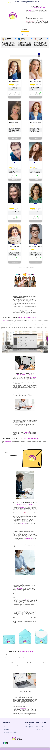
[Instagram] (7, 743)
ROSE (35, 203)
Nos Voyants (31, 1)
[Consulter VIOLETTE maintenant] (35, 110)
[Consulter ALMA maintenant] (14, 110)
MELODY (14, 79)
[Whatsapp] (5, 743)
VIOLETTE (35, 120)
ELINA (35, 244)
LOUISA (35, 79)
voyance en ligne (23, 582)
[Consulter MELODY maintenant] (14, 69)
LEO (14, 162)
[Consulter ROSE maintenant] (35, 193)
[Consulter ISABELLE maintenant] (14, 234)
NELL (14, 203)
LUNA (35, 162)
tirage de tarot (26, 429)
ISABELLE (14, 244)
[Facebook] (3, 743)
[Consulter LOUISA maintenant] (35, 69)
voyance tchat (23, 542)
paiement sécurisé (24, 512)
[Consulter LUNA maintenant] (35, 151)
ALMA (14, 120)
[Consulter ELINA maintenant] (35, 234)
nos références (29, 620)
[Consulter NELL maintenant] (14, 193)
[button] (1, 43)
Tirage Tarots (28, 2)
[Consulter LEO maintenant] (14, 151)
